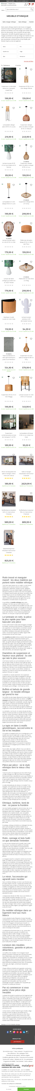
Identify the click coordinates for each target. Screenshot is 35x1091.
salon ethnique (6, 791)
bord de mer (21, 819)
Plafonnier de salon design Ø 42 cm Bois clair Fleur (26, 242)
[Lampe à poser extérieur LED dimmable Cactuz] (26, 306)
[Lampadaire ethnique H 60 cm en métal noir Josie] (26, 422)
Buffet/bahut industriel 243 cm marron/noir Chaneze (9, 512)
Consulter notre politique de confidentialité (11, 1083)
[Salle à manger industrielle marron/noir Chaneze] (26, 460)
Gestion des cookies (8, 1059)
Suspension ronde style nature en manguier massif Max (9, 88)
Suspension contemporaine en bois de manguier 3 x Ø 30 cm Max (9, 435)
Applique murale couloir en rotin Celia (8, 318)
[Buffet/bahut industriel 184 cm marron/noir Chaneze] (26, 499)
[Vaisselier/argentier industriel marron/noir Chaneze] (8, 537)
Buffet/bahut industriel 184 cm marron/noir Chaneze (26, 512)
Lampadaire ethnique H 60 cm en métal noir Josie (26, 435)
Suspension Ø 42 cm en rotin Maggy (8, 395)
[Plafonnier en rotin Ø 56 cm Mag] (26, 267)
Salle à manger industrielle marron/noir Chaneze (26, 473)
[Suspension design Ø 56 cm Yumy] (26, 190)
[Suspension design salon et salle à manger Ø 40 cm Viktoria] (26, 113)
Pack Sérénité (19, 1061)
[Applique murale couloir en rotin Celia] (8, 306)
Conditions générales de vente (11, 1057)
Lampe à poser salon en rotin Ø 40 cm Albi (8, 241)
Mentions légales (25, 1055)
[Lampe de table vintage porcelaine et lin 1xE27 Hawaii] (8, 267)
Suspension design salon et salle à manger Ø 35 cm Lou (26, 165)
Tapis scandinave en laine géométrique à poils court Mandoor (9, 357)
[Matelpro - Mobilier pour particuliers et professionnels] (9, 5)
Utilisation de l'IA (18, 1059)
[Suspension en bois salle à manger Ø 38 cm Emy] (26, 344)
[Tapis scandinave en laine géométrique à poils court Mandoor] (8, 344)
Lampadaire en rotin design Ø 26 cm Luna (8, 202)
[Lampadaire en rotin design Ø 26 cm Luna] (8, 190)
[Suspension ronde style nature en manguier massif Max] (8, 75)
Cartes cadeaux (28, 1061)
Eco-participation (28, 1059)
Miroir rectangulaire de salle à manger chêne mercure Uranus (9, 473)
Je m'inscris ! (17, 1041)
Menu (2, 10)
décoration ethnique (26, 758)
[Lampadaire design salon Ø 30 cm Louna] (8, 113)
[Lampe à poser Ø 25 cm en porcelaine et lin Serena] (8, 152)
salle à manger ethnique (12, 781)
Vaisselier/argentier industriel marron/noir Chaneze (8, 550)
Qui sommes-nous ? (8, 1051)
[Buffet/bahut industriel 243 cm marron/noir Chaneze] (8, 499)
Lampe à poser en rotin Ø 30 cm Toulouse (26, 395)
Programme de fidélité (9, 1061)
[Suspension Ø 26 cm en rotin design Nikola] (26, 75)
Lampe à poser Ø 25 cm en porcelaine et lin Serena (9, 165)
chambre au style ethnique (9, 799)
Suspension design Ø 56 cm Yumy (26, 202)
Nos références (12, 1053)
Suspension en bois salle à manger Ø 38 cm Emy (26, 357)
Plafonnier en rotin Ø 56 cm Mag (26, 279)
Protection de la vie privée (26, 1057)
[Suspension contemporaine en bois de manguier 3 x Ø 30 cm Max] (8, 422)
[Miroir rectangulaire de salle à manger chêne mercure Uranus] (8, 460)
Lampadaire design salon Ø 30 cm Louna (8, 126)
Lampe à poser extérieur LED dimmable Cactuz (26, 319)
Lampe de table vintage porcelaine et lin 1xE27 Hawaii (8, 280)
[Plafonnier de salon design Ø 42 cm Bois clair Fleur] (26, 229)
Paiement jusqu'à (17, 1)
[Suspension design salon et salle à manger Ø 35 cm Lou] (26, 152)
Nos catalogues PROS (22, 1053)
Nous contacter (18, 1051)
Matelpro (3, 1024)
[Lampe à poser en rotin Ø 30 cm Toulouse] (26, 383)
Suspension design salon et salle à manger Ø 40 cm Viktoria (26, 126)
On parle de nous (28, 1051)
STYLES (9, 1024)
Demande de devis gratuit (13, 1055)
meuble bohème (6, 816)
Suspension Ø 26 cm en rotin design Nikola (26, 87)
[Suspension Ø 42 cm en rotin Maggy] (8, 383)
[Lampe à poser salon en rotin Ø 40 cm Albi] (8, 229)
